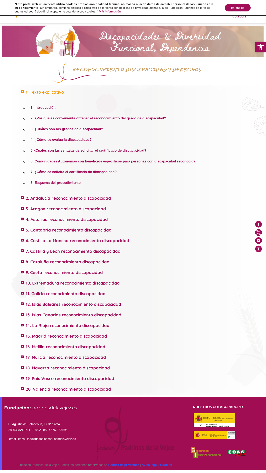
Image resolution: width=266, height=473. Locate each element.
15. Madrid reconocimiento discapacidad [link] (66, 336)
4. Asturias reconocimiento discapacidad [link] (67, 219)
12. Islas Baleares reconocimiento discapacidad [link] (73, 304)
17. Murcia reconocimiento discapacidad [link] (66, 357)
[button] (133, 92)
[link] (260, 47)
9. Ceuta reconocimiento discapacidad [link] (64, 272)
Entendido (237, 7)
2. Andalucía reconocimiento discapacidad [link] (68, 198)
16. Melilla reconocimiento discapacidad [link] (65, 346)
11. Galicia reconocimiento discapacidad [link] (66, 293)
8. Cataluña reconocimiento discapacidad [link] (68, 261)
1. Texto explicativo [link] (45, 92)
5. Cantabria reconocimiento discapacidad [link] (69, 230)
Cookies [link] (166, 465)
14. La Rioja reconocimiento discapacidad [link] (68, 325)
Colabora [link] (239, 16)
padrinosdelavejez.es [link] (40, 408)
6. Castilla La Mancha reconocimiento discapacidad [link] (77, 240)
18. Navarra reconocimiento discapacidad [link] (68, 367)
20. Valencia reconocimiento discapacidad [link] (68, 389)
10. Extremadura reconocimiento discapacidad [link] (73, 283)
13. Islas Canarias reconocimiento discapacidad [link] (73, 314)
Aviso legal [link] (150, 465)
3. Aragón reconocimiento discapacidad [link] (66, 208)
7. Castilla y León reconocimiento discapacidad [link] (73, 251)
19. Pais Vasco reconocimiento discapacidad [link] (70, 378)
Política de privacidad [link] (123, 465)
